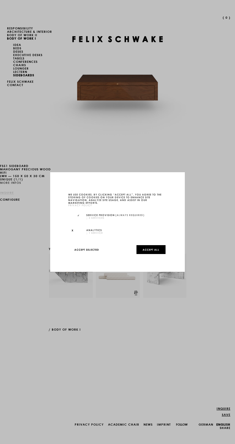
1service (94, 232)
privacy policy (80, 205)
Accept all (151, 249)
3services (95, 217)
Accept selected (86, 249)
